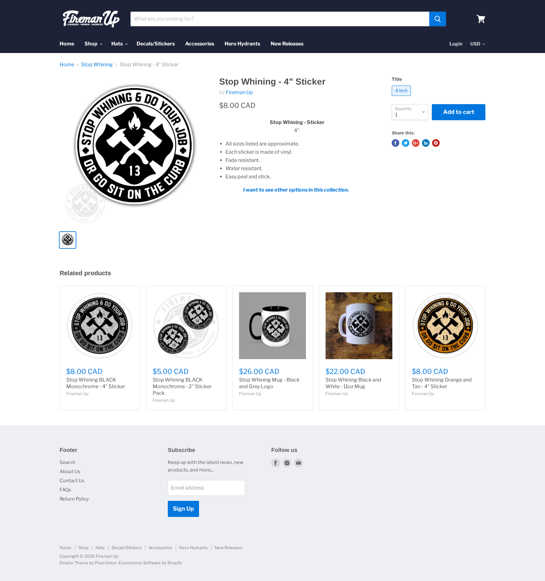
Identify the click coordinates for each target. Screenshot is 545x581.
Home (67, 44)
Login (455, 44)
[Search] (437, 19)
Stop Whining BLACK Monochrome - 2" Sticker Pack (182, 386)
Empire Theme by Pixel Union (88, 562)
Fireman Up (239, 92)
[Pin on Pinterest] (436, 143)
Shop (91, 44)
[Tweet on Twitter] (405, 143)
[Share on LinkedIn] (426, 143)
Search (67, 462)
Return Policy (74, 499)
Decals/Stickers (156, 44)
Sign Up (183, 508)
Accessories (199, 44)
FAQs (65, 490)
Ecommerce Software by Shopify (150, 562)
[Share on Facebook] (395, 143)
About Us (70, 471)
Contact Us (72, 480)
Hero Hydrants (242, 44)
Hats (117, 44)
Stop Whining (97, 65)
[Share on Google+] (415, 143)
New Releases (287, 44)
